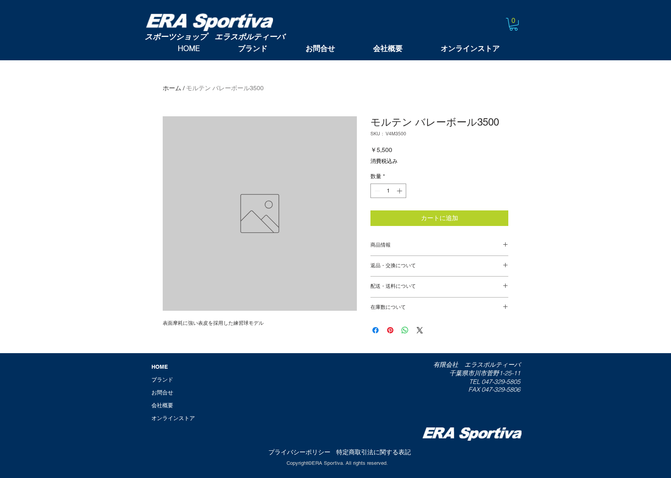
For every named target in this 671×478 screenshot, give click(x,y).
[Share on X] (419, 330)
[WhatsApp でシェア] (405, 330)
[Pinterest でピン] (390, 330)
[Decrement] (376, 191)
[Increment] (400, 191)
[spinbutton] (388, 191)
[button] (513, 24)
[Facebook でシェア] (375, 330)
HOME (159, 367)
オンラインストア (173, 418)
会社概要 (162, 405)
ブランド (162, 379)
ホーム (172, 88)
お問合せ (162, 392)
